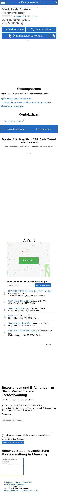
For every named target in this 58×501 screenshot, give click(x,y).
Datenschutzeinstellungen (14, 484)
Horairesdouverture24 (29, 490)
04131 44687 (15, 121)
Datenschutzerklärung (23, 482)
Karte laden (28, 260)
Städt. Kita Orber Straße (19, 301)
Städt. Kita (12, 316)
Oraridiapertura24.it (11, 490)
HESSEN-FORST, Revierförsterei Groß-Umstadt (29, 291)
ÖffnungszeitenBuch (30, 2)
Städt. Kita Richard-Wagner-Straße (23, 330)
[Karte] (52, 36)
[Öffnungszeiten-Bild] (13, 474)
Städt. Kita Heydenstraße (19, 323)
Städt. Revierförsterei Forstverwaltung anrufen (27, 102)
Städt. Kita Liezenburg (18, 308)
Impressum (8, 482)
